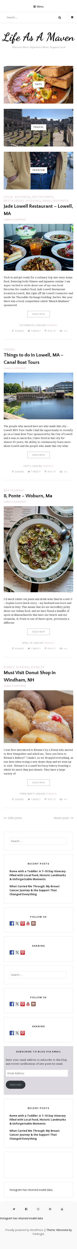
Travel (10, 349)
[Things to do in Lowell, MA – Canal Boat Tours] (38, 418)
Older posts (15, 818)
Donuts (37, 667)
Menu (40, 6)
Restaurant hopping (22, 200)
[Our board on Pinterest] (22, 923)
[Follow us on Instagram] (33, 923)
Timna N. (52, 325)
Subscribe (16, 1084)
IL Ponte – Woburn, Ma (28, 496)
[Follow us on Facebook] (12, 923)
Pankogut (38, 1234)
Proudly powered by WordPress (24, 1230)
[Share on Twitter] (17, 952)
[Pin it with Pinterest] (22, 952)
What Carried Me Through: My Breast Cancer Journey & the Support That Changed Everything (35, 890)
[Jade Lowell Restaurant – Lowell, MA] (38, 269)
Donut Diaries (16, 667)
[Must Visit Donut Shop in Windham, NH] (38, 742)
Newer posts (61, 818)
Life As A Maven (38, 37)
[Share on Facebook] (12, 952)
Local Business (17, 196)
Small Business (56, 200)
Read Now (38, 314)
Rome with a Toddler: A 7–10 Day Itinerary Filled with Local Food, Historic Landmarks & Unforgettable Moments (38, 875)
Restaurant (42, 196)
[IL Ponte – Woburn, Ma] (38, 591)
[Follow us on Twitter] (17, 923)
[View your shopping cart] (70, 17)
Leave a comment (15, 219)
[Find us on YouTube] (28, 923)
